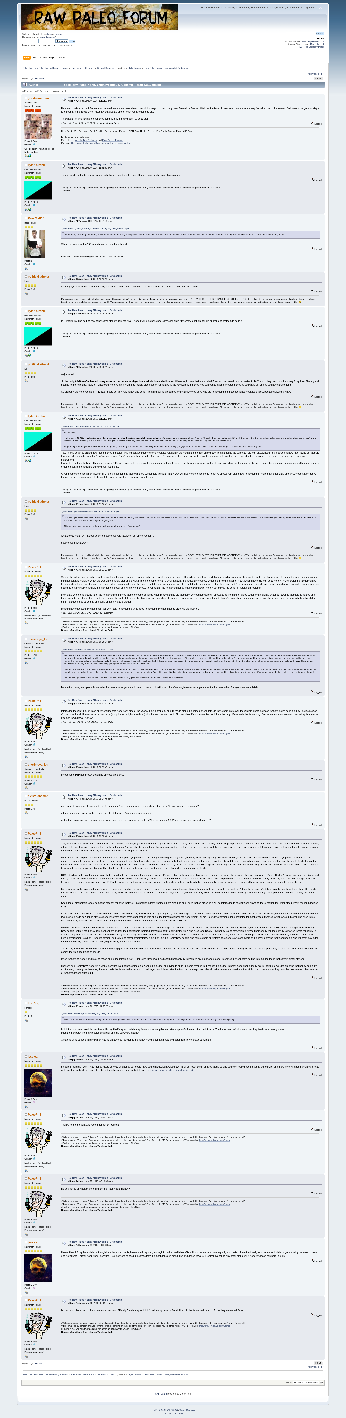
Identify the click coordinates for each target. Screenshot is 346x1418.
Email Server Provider (112, 140)
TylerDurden (135, 68)
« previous (312, 74)
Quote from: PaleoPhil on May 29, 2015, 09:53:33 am (87, 649)
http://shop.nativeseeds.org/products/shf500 (170, 1070)
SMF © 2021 (172, 1410)
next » (321, 74)
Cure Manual (77, 143)
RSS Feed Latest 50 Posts (311, 47)
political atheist (38, 276)
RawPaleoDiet (317, 44)
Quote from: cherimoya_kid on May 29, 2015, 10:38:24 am (90, 1014)
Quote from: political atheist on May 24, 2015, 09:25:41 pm (90, 426)
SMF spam (161, 1393)
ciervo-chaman (38, 796)
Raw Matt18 (36, 218)
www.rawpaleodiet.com (313, 41)
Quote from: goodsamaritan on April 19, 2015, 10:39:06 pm (90, 512)
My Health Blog (92, 143)
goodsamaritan (38, 98)
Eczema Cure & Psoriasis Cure (116, 143)
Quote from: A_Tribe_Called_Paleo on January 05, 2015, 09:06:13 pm (95, 228)
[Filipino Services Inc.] (29, 156)
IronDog (33, 1003)
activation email (47, 37)
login (49, 34)
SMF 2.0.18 (159, 1410)
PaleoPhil (34, 567)
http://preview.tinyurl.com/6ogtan (214, 624)
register (58, 34)
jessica (32, 1056)
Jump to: (288, 1383)
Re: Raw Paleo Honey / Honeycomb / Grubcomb (95, 97)
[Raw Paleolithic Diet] (29, 210)
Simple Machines (187, 1410)
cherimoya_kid (38, 639)
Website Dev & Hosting (86, 140)
